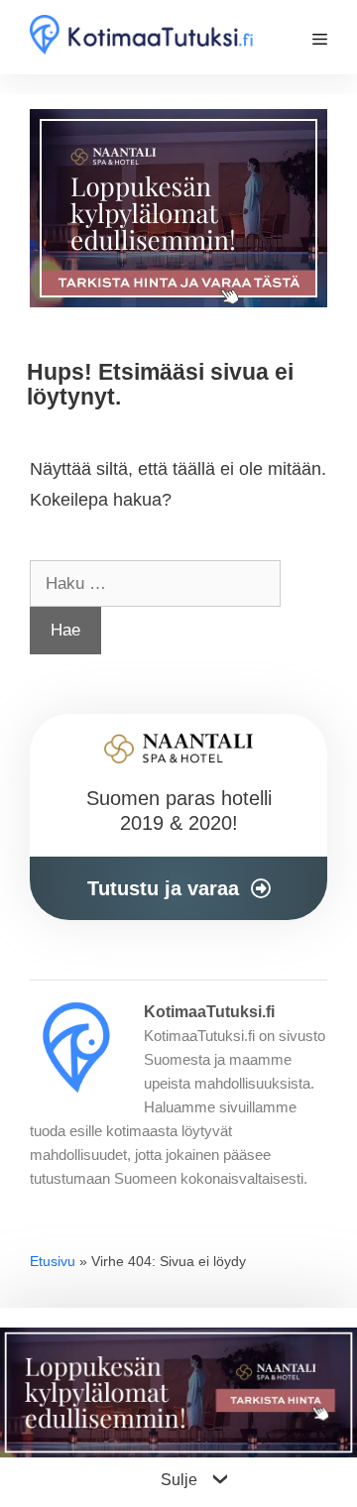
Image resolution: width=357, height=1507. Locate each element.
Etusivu (52, 1261)
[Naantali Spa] (178, 214)
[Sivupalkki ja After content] (178, 817)
